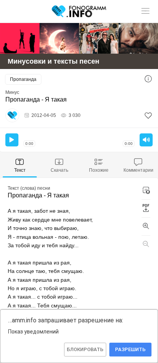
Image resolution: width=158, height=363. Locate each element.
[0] (148, 115)
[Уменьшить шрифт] (146, 245)
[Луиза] (138, 38)
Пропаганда (23, 79)
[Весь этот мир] (98, 38)
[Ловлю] (20, 38)
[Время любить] (59, 38)
